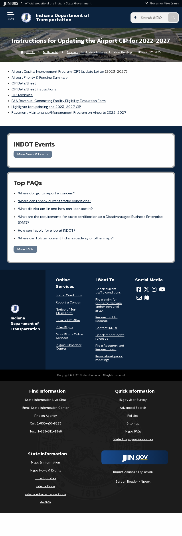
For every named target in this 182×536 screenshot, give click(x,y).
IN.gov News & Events (45, 470)
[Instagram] (154, 289)
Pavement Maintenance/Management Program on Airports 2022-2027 (69, 112)
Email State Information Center (45, 408)
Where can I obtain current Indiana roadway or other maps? (66, 238)
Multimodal (50, 52)
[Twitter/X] (146, 289)
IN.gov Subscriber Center (68, 346)
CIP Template (22, 95)
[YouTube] (162, 289)
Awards (45, 502)
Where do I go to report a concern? (46, 193)
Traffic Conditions (69, 295)
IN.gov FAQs (133, 431)
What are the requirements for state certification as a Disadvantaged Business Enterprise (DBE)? (90, 219)
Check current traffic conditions (108, 290)
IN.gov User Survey (133, 400)
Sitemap (133, 423)
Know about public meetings (109, 358)
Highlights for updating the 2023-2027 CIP (46, 106)
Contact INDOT (106, 328)
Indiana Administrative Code (45, 494)
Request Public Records (106, 319)
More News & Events (32, 154)
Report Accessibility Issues (133, 472)
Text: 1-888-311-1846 (46, 431)
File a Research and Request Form (109, 347)
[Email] (139, 297)
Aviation (72, 52)
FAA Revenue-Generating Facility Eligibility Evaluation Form (59, 100)
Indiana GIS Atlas (68, 320)
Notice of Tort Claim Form (66, 311)
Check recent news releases (109, 336)
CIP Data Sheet (24, 83)
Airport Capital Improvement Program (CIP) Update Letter (58, 71)
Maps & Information (45, 462)
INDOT (30, 52)
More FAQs (25, 249)
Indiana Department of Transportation (62, 17)
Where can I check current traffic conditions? (54, 201)
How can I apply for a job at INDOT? (46, 230)
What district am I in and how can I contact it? (55, 208)
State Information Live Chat (45, 400)
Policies (132, 416)
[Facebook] (138, 289)
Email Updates (45, 478)
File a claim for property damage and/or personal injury (108, 304)
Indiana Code (45, 486)
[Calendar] (146, 297)
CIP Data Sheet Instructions (34, 89)
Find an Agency (45, 416)
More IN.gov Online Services (69, 336)
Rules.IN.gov (64, 327)
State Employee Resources (133, 439)
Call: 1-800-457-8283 (45, 423)
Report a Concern (69, 302)
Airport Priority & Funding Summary (40, 77)
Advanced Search (133, 408)
